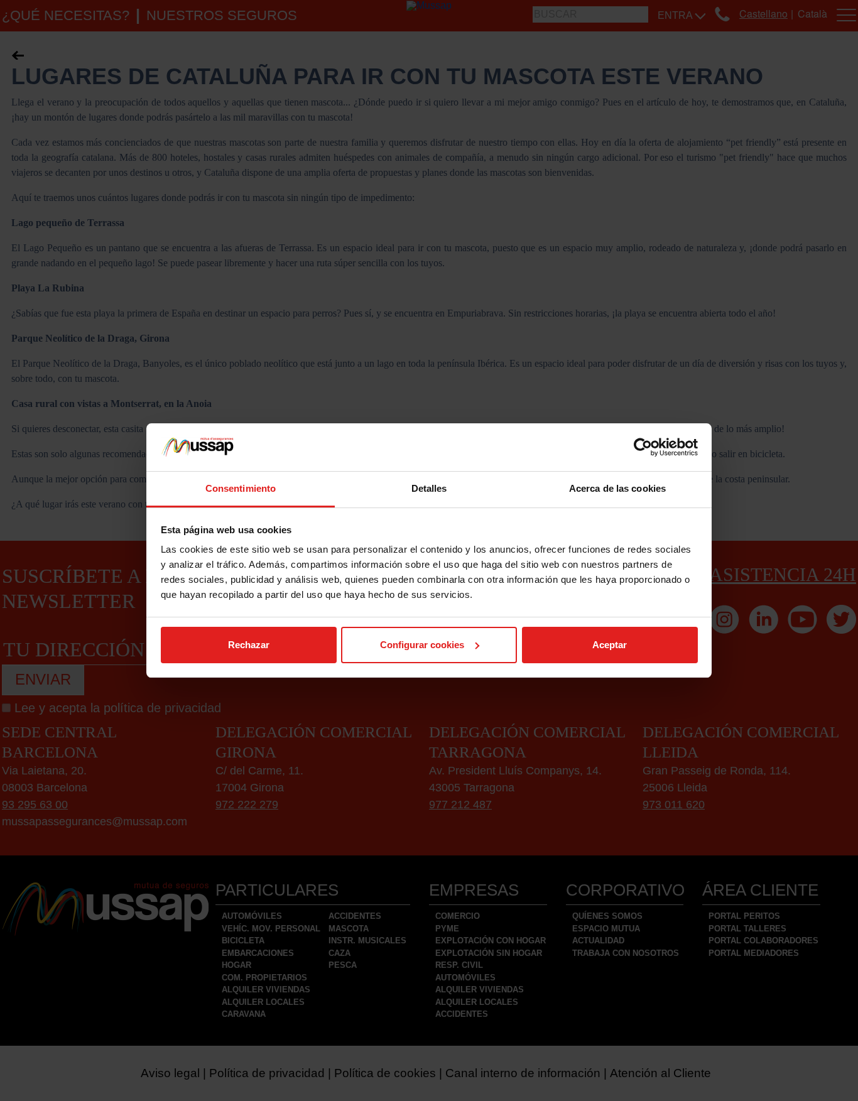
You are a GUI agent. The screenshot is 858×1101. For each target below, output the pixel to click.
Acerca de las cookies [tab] (617, 488)
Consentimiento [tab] (240, 488)
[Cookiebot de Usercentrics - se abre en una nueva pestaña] (643, 447)
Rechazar (248, 644)
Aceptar (609, 644)
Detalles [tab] (429, 488)
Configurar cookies (422, 644)
